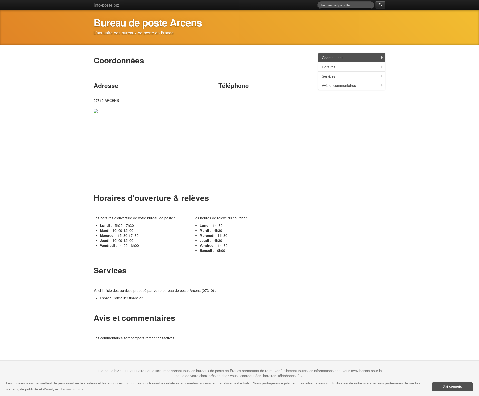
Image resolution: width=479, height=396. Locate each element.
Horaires (328, 66)
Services (328, 76)
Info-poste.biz (106, 5)
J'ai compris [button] (452, 386)
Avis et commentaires (339, 85)
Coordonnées (332, 57)
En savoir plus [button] (72, 389)
